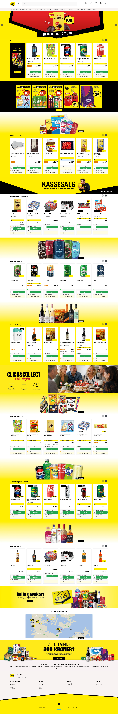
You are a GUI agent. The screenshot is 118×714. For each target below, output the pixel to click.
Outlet (17, 9)
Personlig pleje (70, 9)
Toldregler (12, 687)
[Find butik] (59, 626)
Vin (33, 9)
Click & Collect (41, 685)
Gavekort (11, 690)
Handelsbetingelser (56, 707)
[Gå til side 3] (59, 37)
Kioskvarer (83, 9)
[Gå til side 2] (58, 37)
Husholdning (55, 9)
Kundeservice (98, 683)
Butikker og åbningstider (71, 683)
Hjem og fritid (62, 9)
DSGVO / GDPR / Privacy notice (45, 707)
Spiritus (37, 9)
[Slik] (59, 403)
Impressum (64, 707)
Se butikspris (22, 224)
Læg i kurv (35, 72)
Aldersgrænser (12, 688)
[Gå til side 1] (57, 37)
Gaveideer (77, 9)
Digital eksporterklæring (14, 685)
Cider (41, 9)
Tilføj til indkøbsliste (35, 76)
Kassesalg (22, 9)
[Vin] (59, 312)
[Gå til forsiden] (12, 4)
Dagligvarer (49, 9)
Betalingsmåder (13, 684)
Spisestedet (69, 684)
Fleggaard (69, 685)
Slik (44, 9)
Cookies (69, 707)
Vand (30, 9)
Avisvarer (89, 9)
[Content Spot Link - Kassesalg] (59, 185)
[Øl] (59, 248)
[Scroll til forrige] (2, 25)
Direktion (40, 688)
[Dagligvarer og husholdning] (59, 123)
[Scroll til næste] (95, 9)
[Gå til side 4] (60, 37)
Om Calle (40, 683)
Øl (26, 9)
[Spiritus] (59, 532)
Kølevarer (13, 9)
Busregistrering (99, 684)
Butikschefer (41, 687)
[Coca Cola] (59, 468)
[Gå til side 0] (57, 79)
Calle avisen (12, 683)
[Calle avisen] (59, 96)
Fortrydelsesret (76, 707)
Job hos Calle (41, 684)
